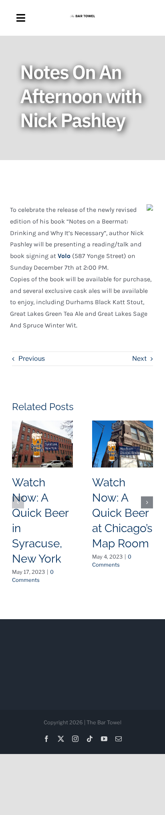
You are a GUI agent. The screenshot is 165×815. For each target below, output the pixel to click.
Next (139, 358)
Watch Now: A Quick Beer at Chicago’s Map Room (122, 513)
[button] (18, 502)
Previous (31, 358)
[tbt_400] (82, 18)
